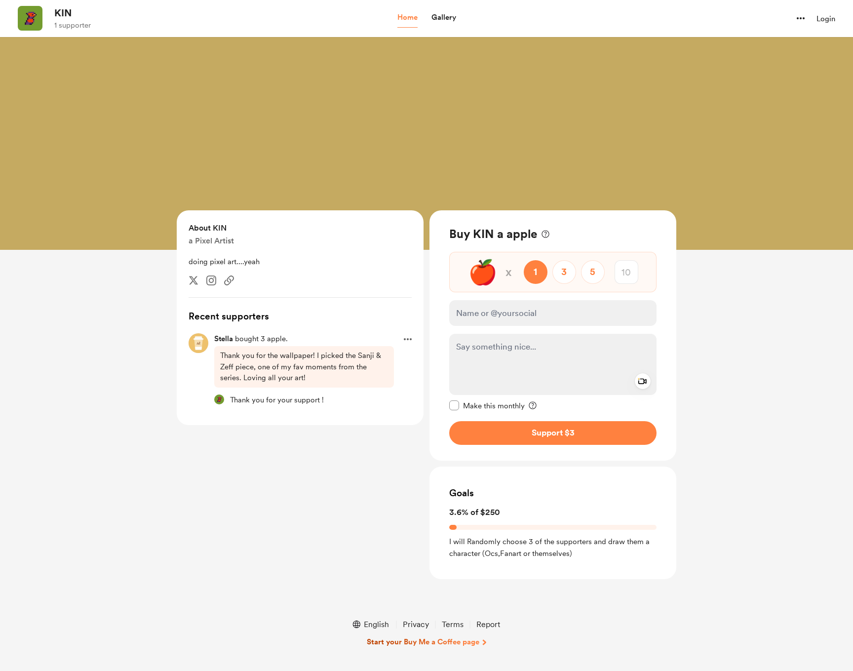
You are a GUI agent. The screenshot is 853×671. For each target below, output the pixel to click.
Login (825, 18)
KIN (63, 13)
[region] (552, 335)
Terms (453, 624)
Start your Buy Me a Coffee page (423, 641)
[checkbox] (487, 405)
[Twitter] (193, 280)
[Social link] (229, 280)
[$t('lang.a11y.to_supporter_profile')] (219, 399)
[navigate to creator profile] (30, 18)
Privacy (416, 624)
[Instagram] (211, 280)
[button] (407, 18)
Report (488, 624)
